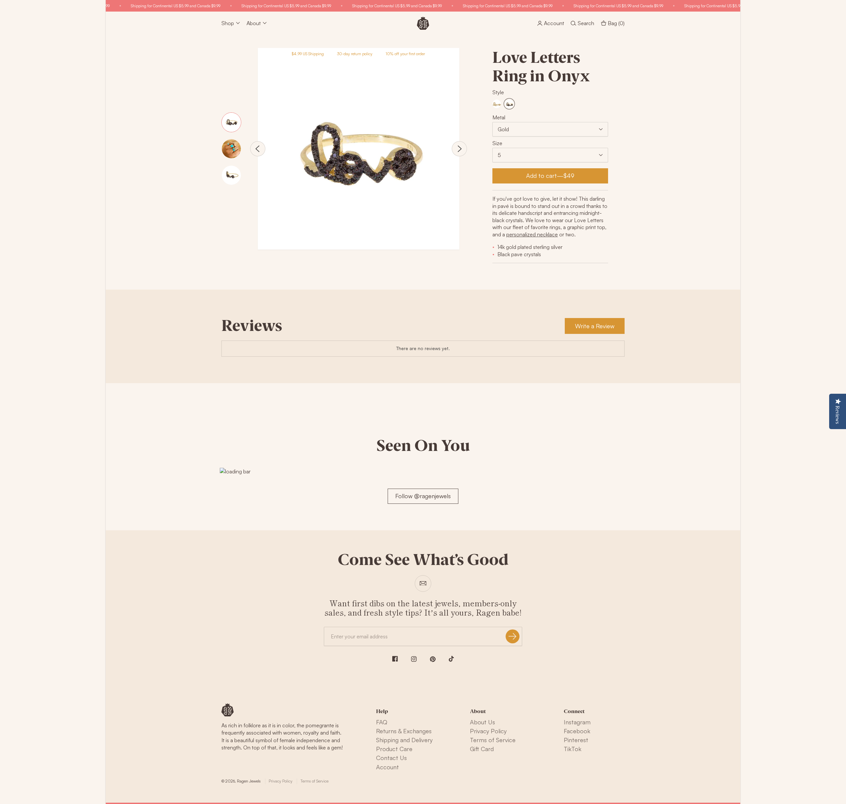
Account (387, 767)
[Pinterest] (433, 659)
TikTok (572, 748)
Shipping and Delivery (404, 740)
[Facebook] (395, 659)
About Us (482, 722)
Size (497, 143)
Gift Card (482, 748)
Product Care (394, 748)
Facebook (577, 731)
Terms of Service (493, 740)
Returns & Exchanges (404, 731)
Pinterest (576, 740)
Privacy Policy (488, 731)
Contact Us (391, 757)
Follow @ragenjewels (423, 496)
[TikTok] (451, 659)
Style (498, 92)
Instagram (577, 722)
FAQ (381, 722)
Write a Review (594, 326)
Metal (498, 117)
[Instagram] (414, 659)
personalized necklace (532, 234)
